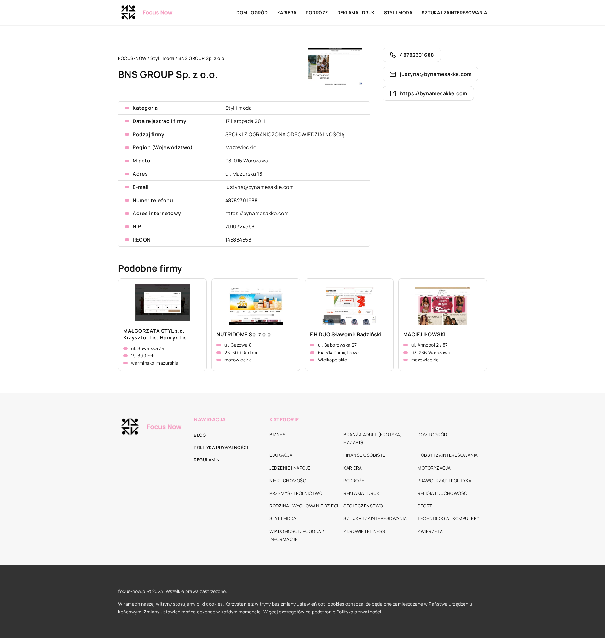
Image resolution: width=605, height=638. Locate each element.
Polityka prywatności (221, 447)
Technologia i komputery (449, 518)
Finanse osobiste (364, 455)
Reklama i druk (356, 12)
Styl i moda (398, 12)
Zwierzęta (430, 531)
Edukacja (280, 455)
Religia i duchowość (443, 493)
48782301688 (241, 200)
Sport (425, 506)
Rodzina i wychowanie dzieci (303, 506)
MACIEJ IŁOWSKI (424, 334)
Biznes (277, 434)
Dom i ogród (252, 12)
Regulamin (207, 460)
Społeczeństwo (363, 506)
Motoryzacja (434, 468)
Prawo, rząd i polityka (444, 480)
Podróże (317, 12)
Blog (200, 435)
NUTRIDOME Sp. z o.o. (244, 334)
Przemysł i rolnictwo (295, 493)
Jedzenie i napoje (289, 468)
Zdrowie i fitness (364, 531)
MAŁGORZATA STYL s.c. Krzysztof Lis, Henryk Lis (155, 334)
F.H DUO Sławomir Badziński (346, 334)
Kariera (287, 12)
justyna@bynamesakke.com (259, 187)
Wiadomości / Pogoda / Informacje (296, 535)
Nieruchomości (288, 480)
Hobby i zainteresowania (448, 455)
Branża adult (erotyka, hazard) (372, 438)
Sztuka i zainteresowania (454, 12)
